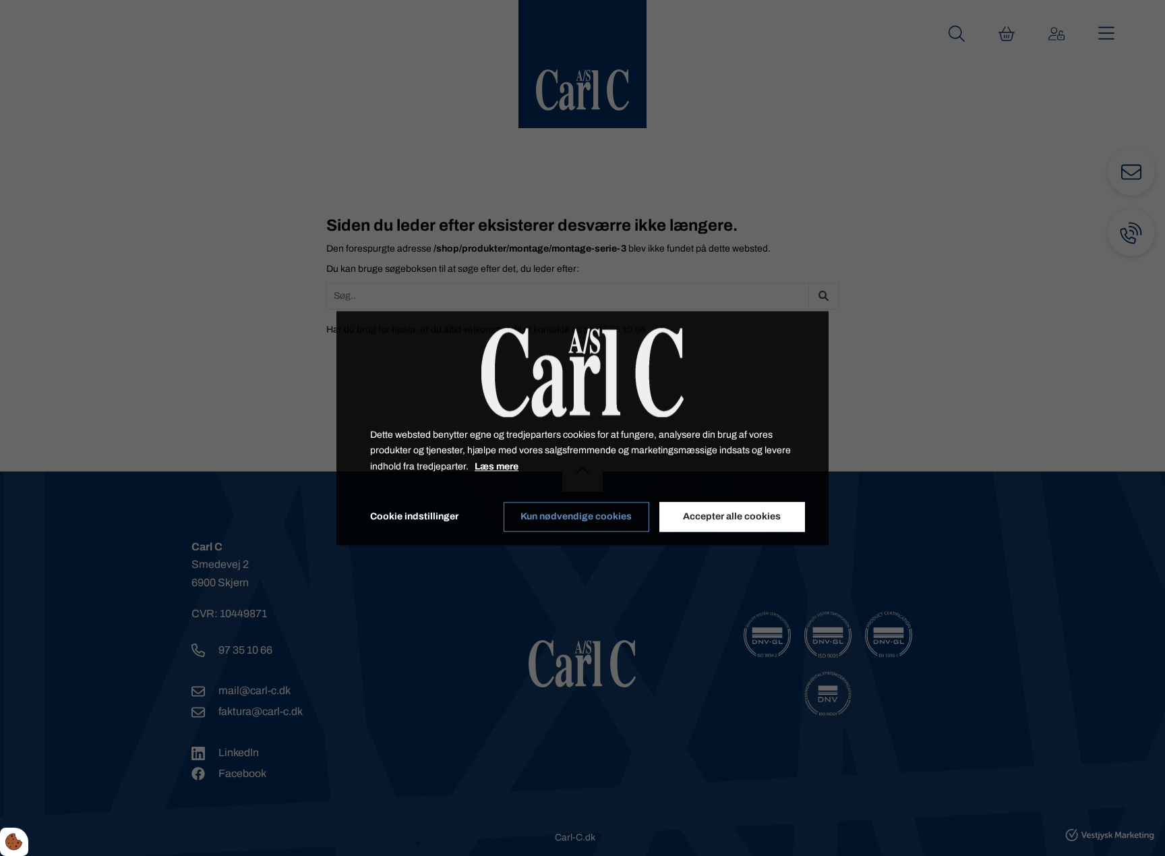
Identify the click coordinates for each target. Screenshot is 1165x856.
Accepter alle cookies (732, 517)
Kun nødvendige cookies (576, 517)
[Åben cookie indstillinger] (14, 842)
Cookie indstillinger (414, 516)
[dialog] (582, 428)
